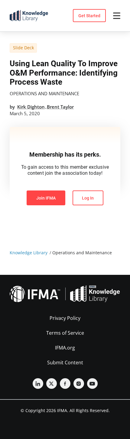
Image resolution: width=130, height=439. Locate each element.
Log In (88, 198)
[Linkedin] (38, 383)
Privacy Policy (65, 318)
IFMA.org (65, 347)
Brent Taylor (60, 107)
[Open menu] (116, 15)
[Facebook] (65, 383)
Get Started (89, 15)
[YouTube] (92, 383)
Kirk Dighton (31, 107)
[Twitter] (51, 383)
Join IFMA (46, 198)
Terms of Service (65, 333)
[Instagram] (78, 383)
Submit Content (65, 362)
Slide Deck (23, 47)
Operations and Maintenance (44, 93)
